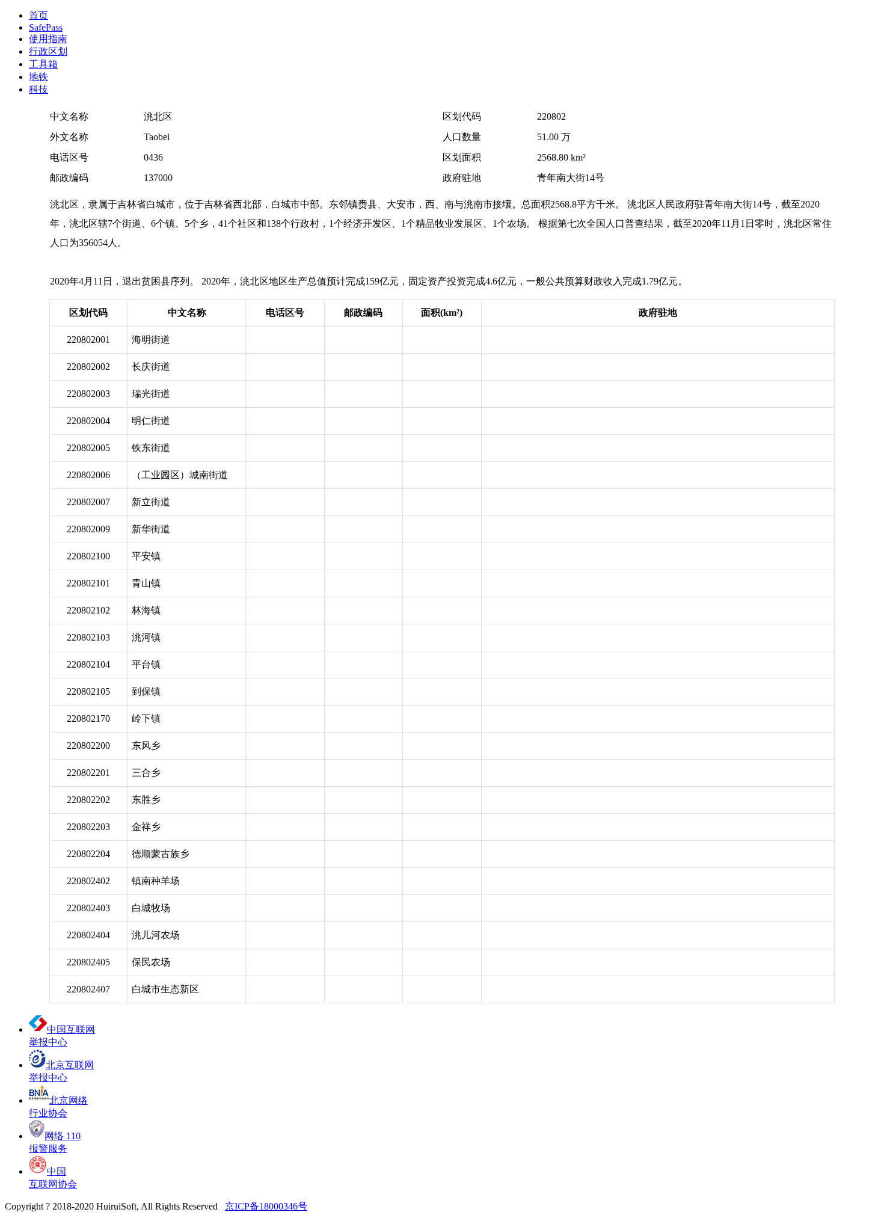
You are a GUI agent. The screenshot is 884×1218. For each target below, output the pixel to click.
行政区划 (48, 51)
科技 (38, 89)
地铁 (38, 77)
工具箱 (43, 64)
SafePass (46, 27)
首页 (38, 15)
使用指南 (48, 39)
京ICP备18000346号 (266, 1206)
